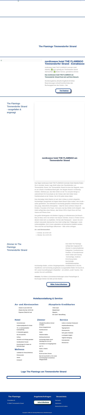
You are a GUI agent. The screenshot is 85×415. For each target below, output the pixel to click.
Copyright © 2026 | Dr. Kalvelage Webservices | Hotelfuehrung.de (37, 412)
